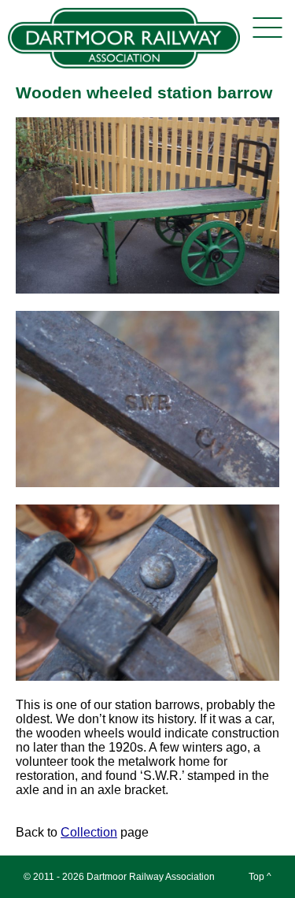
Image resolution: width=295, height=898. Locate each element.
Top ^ (260, 876)
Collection (89, 832)
